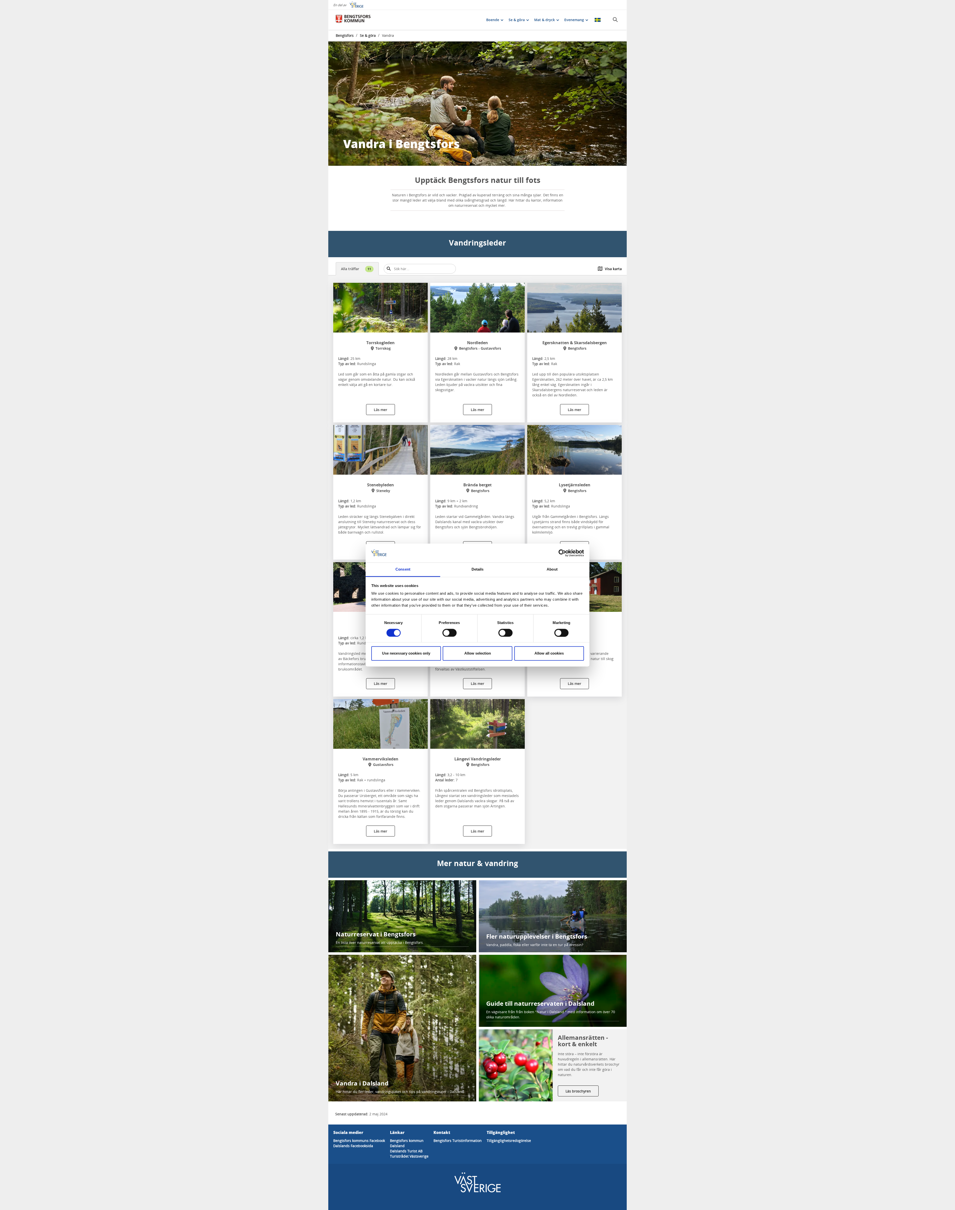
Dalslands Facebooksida (353, 1145)
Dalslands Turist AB (406, 1151)
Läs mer (380, 409)
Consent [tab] (402, 569)
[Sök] (615, 19)
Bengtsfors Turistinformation (457, 1140)
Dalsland (397, 1145)
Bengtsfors (345, 35)
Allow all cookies (549, 653)
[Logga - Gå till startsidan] (353, 20)
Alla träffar (356, 268)
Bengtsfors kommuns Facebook (359, 1140)
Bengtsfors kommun (407, 1140)
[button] (477, 104)
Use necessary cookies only (406, 653)
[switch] (449, 633)
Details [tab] (478, 569)
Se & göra (368, 35)
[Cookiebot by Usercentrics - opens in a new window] (562, 553)
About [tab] (552, 569)
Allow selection (477, 653)
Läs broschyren (578, 1091)
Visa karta (613, 268)
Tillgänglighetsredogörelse (509, 1140)
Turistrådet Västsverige (409, 1156)
